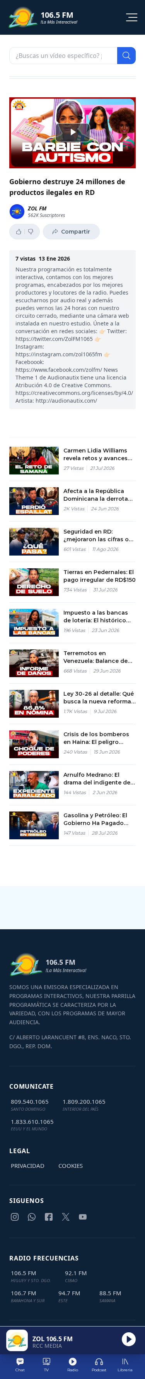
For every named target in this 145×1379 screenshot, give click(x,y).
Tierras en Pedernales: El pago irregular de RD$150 (99, 576)
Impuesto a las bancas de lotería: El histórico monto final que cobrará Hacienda (98, 616)
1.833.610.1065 (32, 1121)
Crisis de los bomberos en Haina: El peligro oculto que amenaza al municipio (96, 738)
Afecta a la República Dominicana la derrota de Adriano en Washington (95, 495)
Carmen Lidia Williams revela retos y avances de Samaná (95, 454)
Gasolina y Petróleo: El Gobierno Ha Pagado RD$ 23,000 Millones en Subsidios (97, 819)
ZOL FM (37, 208)
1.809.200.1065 (84, 1101)
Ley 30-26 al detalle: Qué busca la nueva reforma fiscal (98, 697)
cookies (70, 1165)
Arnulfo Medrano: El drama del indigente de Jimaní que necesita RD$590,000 (96, 778)
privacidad (27, 1165)
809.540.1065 (30, 1101)
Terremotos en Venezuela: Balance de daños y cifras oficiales (96, 657)
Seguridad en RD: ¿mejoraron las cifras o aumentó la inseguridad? (99, 535)
